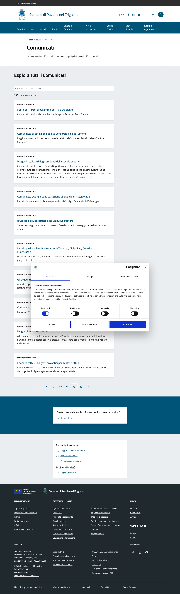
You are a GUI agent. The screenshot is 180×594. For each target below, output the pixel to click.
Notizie (133, 508)
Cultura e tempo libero (63, 533)
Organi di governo (22, 508)
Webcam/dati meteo (62, 587)
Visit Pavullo (129, 27)
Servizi (55, 29)
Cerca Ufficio (106, 587)
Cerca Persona (129, 587)
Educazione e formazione (64, 537)
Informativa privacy (100, 560)
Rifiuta (52, 324)
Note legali (96, 564)
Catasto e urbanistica (62, 529)
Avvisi (133, 516)
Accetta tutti (128, 324)
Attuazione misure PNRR (103, 572)
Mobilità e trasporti (99, 516)
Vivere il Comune (68, 27)
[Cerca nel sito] (161, 14)
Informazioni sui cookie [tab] (129, 276)
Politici (17, 516)
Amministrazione (25, 29)
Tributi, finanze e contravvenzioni (106, 525)
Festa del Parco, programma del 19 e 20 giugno (45, 109)
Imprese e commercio (100, 512)
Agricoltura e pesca (61, 508)
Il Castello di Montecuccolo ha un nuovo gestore (45, 220)
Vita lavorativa (97, 533)
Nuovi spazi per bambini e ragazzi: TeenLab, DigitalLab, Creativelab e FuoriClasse (57, 250)
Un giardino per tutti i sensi (33, 331)
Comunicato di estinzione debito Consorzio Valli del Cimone (52, 133)
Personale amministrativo (25, 512)
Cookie (95, 556)
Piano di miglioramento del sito (28, 587)
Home (31, 39)
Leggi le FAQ (58, 551)
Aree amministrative (23, 529)
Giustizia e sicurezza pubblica (104, 508)
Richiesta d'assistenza (62, 564)
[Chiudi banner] (145, 268)
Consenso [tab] (50, 276)
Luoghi (133, 533)
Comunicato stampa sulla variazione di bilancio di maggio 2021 (54, 196)
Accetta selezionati (90, 324)
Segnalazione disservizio (64, 556)
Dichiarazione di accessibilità (104, 568)
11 (67, 386)
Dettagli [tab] (90, 276)
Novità (43, 29)
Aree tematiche (91, 27)
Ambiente (57, 512)
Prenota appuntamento (63, 560)
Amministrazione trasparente (105, 551)
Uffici (16, 525)
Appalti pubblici (60, 521)
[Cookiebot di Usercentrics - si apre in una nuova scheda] (128, 268)
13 (81, 386)
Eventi (133, 537)
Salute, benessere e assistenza (105, 521)
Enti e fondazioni (21, 521)
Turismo (94, 529)
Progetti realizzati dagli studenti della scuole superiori (49, 161)
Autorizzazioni (59, 525)
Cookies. (72, 299)
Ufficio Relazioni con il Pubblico (28, 566)
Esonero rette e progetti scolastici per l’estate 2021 (48, 363)
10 (60, 386)
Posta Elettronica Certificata (26, 575)
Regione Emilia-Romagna (26, 3)
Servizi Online (110, 27)
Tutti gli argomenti (149, 27)
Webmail (86, 587)
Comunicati (135, 512)
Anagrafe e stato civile (63, 516)
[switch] (75, 313)
